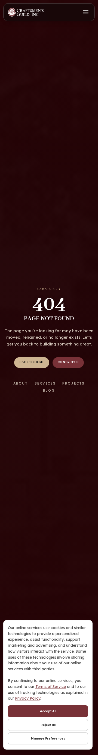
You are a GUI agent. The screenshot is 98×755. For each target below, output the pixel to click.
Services (45, 383)
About (20, 383)
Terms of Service (50, 686)
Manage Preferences (48, 738)
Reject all (48, 725)
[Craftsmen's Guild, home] (26, 12)
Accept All (48, 711)
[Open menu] (85, 12)
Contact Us (68, 362)
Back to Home (31, 362)
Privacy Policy (27, 698)
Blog (49, 390)
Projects (73, 383)
